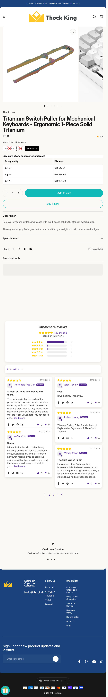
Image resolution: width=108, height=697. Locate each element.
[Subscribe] (55, 659)
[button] (37, 342)
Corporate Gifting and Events (71, 590)
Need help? (98, 249)
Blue (20, 148)
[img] (14, 380)
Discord (49, 604)
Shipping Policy (70, 611)
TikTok (48, 600)
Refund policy (72, 617)
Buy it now (53, 203)
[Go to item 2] (51, 106)
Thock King (9, 112)
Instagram (50, 591)
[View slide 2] (51, 559)
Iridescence (32, 148)
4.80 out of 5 (60, 332)
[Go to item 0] (44, 106)
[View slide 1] (48, 559)
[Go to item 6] (61, 106)
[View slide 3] (54, 559)
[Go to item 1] (48, 106)
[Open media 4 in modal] (73, 31)
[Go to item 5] (58, 106)
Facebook (50, 587)
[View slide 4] (58, 559)
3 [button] (54, 494)
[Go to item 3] (54, 106)
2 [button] (49, 494)
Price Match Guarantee (72, 597)
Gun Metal (9, 148)
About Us (71, 621)
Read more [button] (19, 417)
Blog (68, 625)
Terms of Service (70, 604)
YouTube (49, 596)
